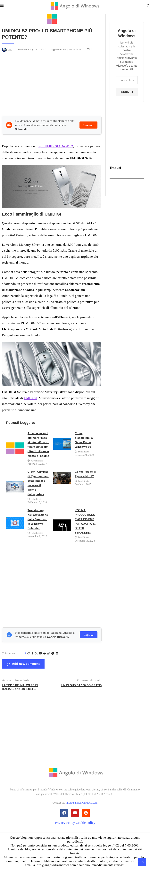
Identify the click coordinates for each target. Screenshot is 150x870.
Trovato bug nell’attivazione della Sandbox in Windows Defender (38, 519)
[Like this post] (28, 653)
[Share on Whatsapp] (48, 653)
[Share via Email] (57, 653)
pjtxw (9, 49)
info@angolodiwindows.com (81, 802)
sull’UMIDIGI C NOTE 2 (55, 146)
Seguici (89, 634)
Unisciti (88, 125)
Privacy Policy (65, 823)
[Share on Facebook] (32, 653)
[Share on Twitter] (36, 653)
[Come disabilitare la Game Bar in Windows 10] (62, 444)
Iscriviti (127, 91)
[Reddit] (86, 813)
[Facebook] (64, 813)
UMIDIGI (30, 398)
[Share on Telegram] (52, 653)
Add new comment (26, 663)
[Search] (148, 6)
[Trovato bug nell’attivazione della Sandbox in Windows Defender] (15, 523)
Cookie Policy (85, 823)
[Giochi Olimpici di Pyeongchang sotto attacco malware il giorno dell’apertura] (15, 487)
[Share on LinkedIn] (40, 653)
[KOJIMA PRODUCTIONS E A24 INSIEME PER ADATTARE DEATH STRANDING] (62, 525)
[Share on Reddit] (44, 653)
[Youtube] (75, 813)
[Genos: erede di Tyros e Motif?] (62, 478)
